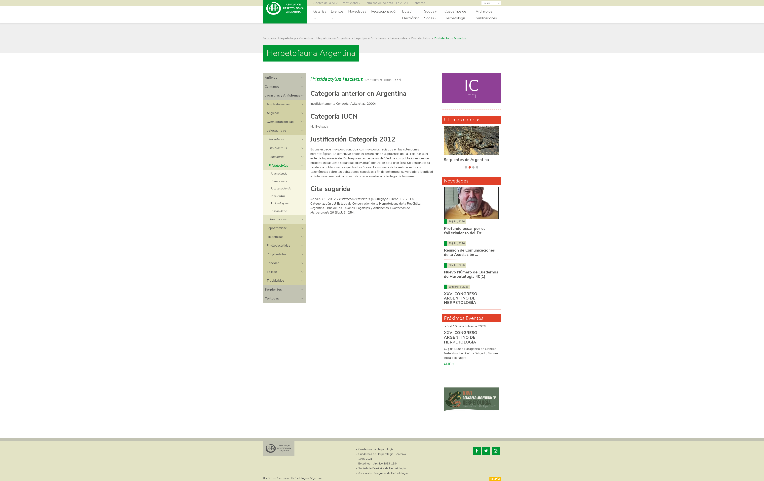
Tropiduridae (275, 280)
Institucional (350, 3)
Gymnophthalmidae (280, 122)
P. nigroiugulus (280, 203)
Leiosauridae (276, 130)
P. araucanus (279, 181)
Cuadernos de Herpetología (455, 14)
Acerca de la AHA (326, 3)
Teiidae (272, 272)
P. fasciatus (278, 196)
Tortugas (272, 298)
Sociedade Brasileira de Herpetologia (382, 468)
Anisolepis (276, 139)
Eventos (337, 11)
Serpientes (273, 289)
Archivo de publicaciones (486, 14)
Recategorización (384, 11)
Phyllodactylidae (278, 245)
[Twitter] (486, 451)
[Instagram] (496, 451)
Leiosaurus (276, 157)
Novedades (357, 11)
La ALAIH (402, 3)
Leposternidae (277, 228)
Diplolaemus (278, 148)
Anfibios (271, 77)
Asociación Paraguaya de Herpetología (383, 473)
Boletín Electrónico (410, 14)
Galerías (319, 11)
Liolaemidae (275, 237)
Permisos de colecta (378, 3)
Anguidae (273, 113)
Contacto (418, 3)
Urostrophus (278, 219)
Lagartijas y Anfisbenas (282, 95)
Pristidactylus (278, 165)
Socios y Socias (430, 14)
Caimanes (272, 86)
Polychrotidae (276, 254)
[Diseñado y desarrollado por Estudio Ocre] (495, 479)
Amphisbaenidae (278, 104)
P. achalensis (279, 174)
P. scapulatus (279, 211)
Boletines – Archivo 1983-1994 (378, 463)
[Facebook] (477, 451)
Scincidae (273, 263)
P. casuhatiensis (281, 188)
